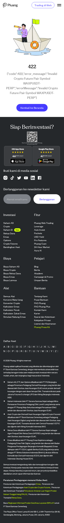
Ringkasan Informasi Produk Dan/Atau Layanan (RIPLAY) (31, 502)
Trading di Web (43, 5)
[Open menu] (59, 5)
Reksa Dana (17, 497)
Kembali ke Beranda (32, 107)
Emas (38, 483)
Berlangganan (47, 199)
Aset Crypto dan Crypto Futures (37, 487)
